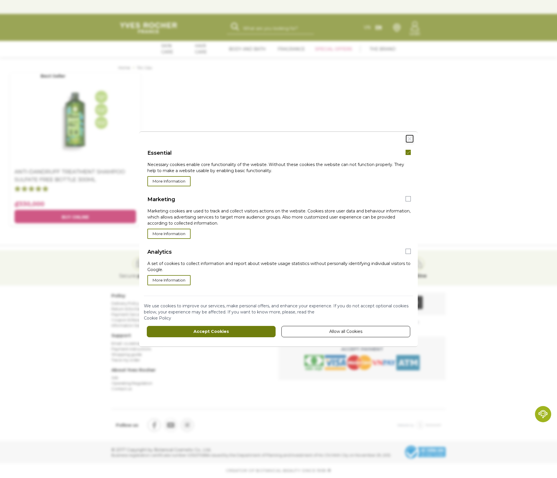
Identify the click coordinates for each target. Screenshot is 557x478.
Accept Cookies (211, 331)
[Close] (409, 138)
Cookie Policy (157, 318)
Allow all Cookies (345, 331)
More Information (169, 181)
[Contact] (543, 414)
